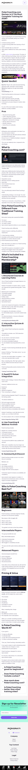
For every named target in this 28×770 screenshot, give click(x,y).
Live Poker (14, 748)
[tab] (14, 668)
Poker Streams (14, 750)
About (14, 739)
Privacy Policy (14, 760)
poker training (9, 54)
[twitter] (9, 732)
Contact (14, 741)
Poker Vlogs (14, 751)
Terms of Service (14, 758)
